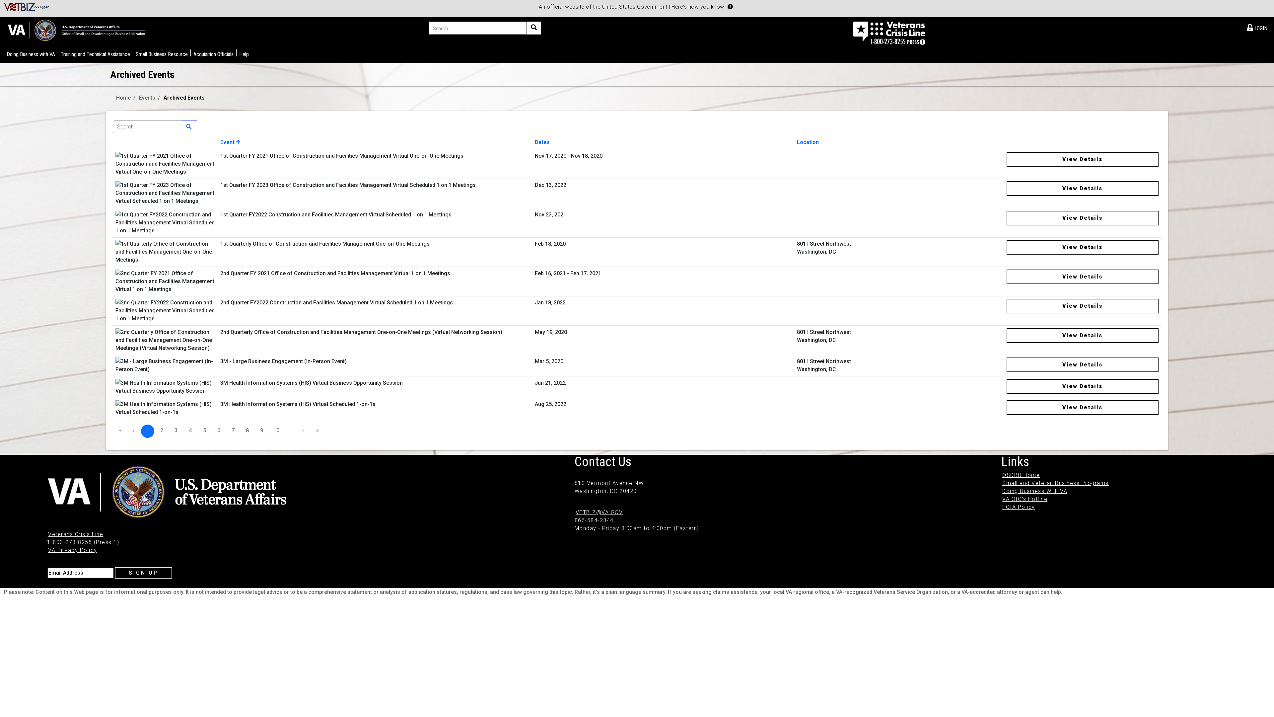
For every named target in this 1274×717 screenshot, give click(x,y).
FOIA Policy (1018, 507)
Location (808, 142)
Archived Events (184, 98)
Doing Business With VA (1034, 491)
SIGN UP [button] (143, 573)
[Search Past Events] (189, 126)
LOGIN (1260, 28)
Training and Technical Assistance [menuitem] (95, 54)
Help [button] (244, 54)
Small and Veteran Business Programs (1055, 483)
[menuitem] (1257, 27)
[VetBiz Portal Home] (26, 6)
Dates (542, 142)
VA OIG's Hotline (1024, 499)
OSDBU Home (1021, 475)
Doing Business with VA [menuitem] (31, 54)
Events (147, 98)
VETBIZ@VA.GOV (599, 512)
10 (276, 430)
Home (123, 98)
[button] (730, 7)
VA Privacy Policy (72, 550)
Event (228, 142)
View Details (1082, 159)
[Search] (534, 28)
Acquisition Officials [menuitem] (213, 54)
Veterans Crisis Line (75, 534)
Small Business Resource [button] (162, 54)
